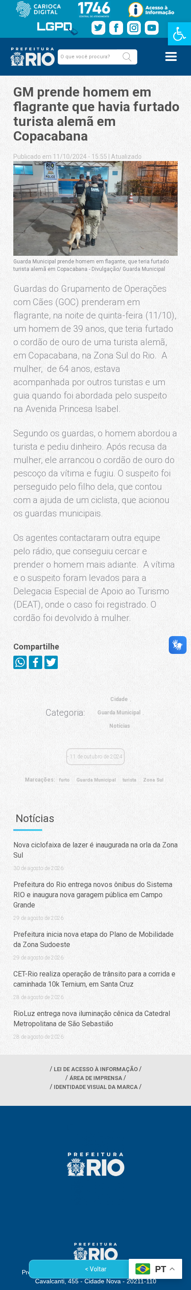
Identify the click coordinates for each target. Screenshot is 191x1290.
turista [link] (129, 780)
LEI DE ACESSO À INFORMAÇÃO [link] (96, 1069)
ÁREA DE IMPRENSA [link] (95, 1078)
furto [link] (64, 780)
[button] (127, 56)
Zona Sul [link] (153, 780)
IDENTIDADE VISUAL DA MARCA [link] (96, 1087)
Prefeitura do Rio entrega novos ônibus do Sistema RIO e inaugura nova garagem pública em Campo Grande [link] (92, 894)
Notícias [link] (119, 726)
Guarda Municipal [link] (118, 713)
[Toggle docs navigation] (171, 56)
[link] (179, 33)
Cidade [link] (119, 699)
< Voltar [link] (96, 1269)
